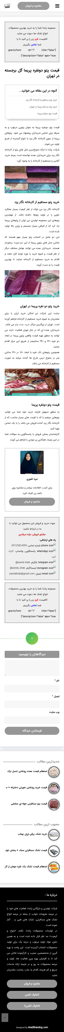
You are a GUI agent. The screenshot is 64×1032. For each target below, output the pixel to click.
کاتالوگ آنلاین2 (32, 1006)
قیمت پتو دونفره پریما (47, 113)
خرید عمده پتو (22, 324)
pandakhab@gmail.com (22, 574)
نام (57, 681)
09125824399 (19, 545)
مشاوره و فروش (33, 6)
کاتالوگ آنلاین (32, 995)
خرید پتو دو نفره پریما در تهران (43, 107)
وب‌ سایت (54, 712)
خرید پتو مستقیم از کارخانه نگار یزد (41, 100)
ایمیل (55, 696)
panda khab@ (23, 562)
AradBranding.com (38, 1027)
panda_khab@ (17, 568)
